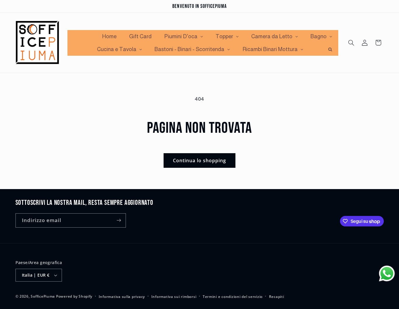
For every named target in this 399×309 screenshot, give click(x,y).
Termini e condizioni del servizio (233, 296)
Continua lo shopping (199, 160)
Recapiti (276, 296)
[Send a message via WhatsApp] (387, 273)
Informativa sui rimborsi (174, 296)
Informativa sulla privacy (122, 296)
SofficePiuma (43, 296)
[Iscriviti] (118, 220)
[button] (351, 42)
